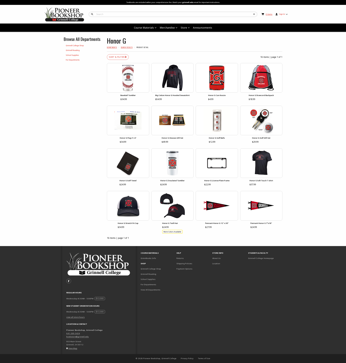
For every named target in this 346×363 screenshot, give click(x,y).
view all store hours (75, 317)
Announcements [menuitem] (202, 27)
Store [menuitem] (184, 27)
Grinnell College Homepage (265, 258)
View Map (72, 348)
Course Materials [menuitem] (144, 27)
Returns (180, 258)
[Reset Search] (254, 14)
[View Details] (128, 78)
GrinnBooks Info (157, 258)
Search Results (127, 47)
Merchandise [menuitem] (167, 27)
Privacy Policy (187, 358)
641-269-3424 (73, 333)
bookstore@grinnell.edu (77, 336)
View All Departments (150, 290)
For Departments (148, 284)
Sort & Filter (117, 57)
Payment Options (184, 269)
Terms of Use (204, 358)
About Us (216, 258)
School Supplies (148, 279)
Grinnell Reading (148, 274)
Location (216, 263)
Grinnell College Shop (151, 269)
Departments (112, 47)
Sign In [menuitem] (282, 14)
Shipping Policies (184, 263)
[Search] (92, 14)
